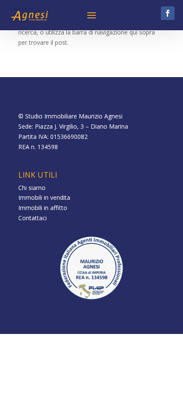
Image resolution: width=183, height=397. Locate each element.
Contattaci (32, 218)
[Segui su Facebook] (167, 13)
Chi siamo (32, 188)
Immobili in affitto (42, 208)
